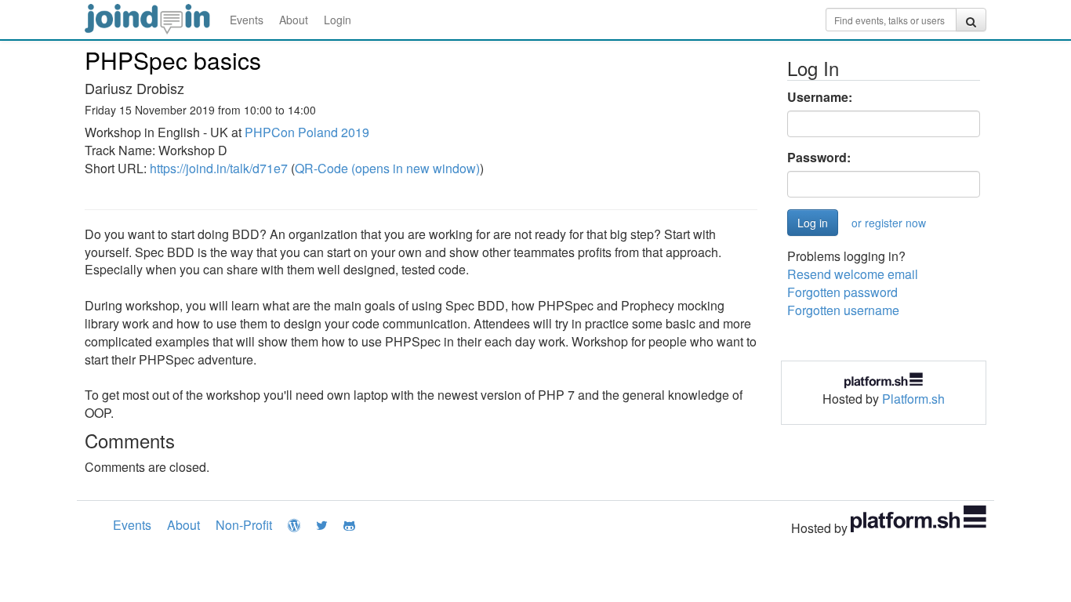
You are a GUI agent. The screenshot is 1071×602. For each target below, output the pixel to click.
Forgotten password (842, 292)
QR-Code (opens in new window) (387, 168)
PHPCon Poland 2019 (307, 132)
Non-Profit (244, 525)
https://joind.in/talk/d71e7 (219, 168)
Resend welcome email (852, 274)
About (293, 19)
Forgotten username (843, 310)
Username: (819, 97)
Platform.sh (913, 399)
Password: (819, 157)
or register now (888, 222)
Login (337, 19)
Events (246, 19)
